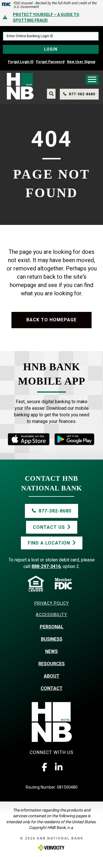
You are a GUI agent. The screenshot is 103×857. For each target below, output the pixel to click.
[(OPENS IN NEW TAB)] (74, 439)
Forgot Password (50, 62)
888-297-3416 (46, 566)
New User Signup (81, 62)
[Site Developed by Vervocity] (51, 847)
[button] (44, 767)
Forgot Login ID (20, 62)
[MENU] (92, 79)
